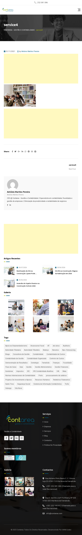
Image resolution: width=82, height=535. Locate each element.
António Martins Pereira (30, 51)
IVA (58, 371)
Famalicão (46, 363)
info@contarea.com (54, 513)
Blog (46, 436)
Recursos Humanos (42, 380)
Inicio (46, 422)
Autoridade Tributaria (13, 350)
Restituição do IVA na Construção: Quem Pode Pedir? (26, 273)
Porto (41, 375)
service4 (72, 165)
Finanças (56, 363)
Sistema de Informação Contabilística (48, 384)
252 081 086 (42, 2)
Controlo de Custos (57, 358)
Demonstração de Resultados (16, 363)
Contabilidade (38, 354)
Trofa (67, 384)
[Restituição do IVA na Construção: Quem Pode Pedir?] (9, 270)
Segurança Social (23, 384)
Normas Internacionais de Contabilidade (20, 375)
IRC (28, 371)
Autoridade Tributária (32, 350)
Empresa (47, 427)
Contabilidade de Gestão (14, 358)
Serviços (47, 431)
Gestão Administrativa (43, 367)
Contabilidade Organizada (36, 358)
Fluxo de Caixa (10, 367)
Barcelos (55, 350)
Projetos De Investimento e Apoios (18, 380)
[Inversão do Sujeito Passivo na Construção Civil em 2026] (9, 282)
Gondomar (9, 371)
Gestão (29, 367)
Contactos (48, 440)
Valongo (8, 388)
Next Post (72, 169)
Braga (7, 354)
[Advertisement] (41, 69)
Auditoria (66, 346)
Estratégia (35, 363)
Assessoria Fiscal (37, 346)
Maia (64, 371)
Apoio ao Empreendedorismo (16, 346)
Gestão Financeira (61, 367)
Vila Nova (18, 388)
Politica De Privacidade (53, 445)
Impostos (20, 371)
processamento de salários (56, 375)
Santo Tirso (9, 384)
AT (48, 346)
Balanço (46, 350)
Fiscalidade (67, 363)
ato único (56, 346)
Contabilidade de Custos (56, 354)
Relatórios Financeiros (61, 380)
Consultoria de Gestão (21, 354)
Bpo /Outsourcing (68, 350)
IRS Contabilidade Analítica (43, 371)
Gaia (21, 367)
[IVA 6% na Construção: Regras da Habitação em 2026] (47, 270)
